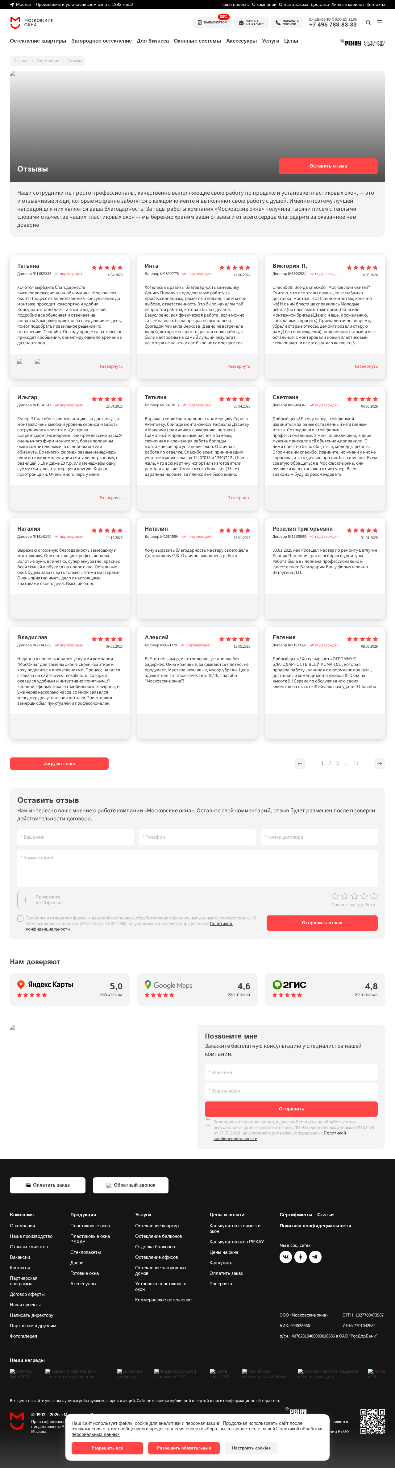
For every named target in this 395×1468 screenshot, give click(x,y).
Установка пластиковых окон (161, 1286)
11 (356, 764)
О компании (264, 4)
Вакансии (20, 1257)
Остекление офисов (156, 1257)
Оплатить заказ (226, 1273)
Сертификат (372, 1421)
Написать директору (31, 1315)
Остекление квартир (157, 1225)
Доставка (320, 4)
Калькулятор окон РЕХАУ (237, 1241)
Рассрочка (221, 1283)
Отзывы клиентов (29, 1246)
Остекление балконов (158, 1236)
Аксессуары (83, 1283)
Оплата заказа (293, 4)
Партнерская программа (24, 1280)
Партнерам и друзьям (33, 1325)
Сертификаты (296, 1215)
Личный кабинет (347, 4)
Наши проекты (235, 4)
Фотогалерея (23, 1336)
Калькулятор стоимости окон (236, 1228)
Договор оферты (27, 1294)
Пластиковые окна (90, 1225)
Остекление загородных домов (161, 1270)
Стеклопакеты (85, 1252)
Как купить (221, 1262)
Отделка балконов (155, 1246)
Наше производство (31, 1236)
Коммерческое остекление (163, 1299)
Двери (76, 1262)
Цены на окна (224, 1252)
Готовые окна (84, 1273)
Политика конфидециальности (315, 1226)
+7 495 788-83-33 (333, 24)
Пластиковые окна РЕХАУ (90, 1239)
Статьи (325, 1215)
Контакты (376, 4)
